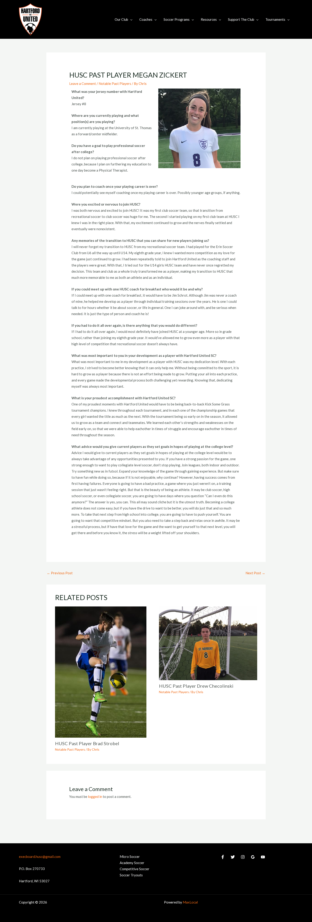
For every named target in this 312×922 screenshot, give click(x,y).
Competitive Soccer (134, 869)
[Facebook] (223, 857)
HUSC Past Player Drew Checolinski (196, 686)
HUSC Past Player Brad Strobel (87, 743)
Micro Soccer (130, 856)
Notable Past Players (115, 83)
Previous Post (60, 573)
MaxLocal (190, 902)
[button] (130, 19)
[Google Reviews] (253, 857)
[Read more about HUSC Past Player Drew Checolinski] (208, 643)
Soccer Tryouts (131, 875)
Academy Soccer (132, 863)
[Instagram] (243, 857)
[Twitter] (233, 857)
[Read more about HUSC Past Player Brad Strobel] (100, 672)
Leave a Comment (82, 83)
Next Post (255, 573)
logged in (95, 796)
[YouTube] (263, 857)
